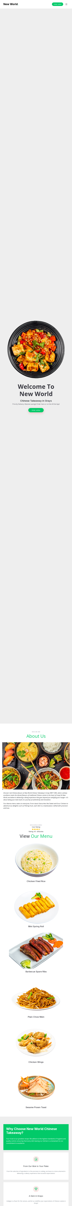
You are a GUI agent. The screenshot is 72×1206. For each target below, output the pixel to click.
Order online (57, 4)
